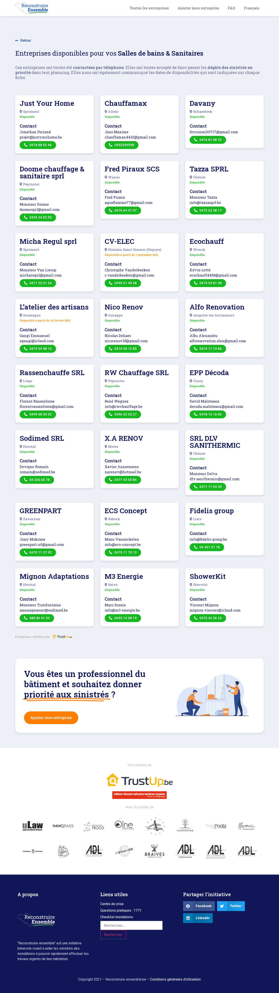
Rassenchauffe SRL (52, 372)
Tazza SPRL (209, 168)
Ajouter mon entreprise (198, 8)
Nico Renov (124, 306)
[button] (23, 41)
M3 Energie (124, 576)
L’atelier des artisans (54, 306)
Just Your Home (47, 103)
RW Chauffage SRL (137, 372)
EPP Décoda (209, 372)
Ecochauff (207, 241)
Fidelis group (212, 510)
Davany (202, 103)
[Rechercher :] (131, 925)
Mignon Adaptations (54, 576)
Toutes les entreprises (149, 8)
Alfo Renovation (217, 306)
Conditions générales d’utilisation (175, 979)
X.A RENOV (124, 438)
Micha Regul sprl (48, 241)
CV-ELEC (119, 241)
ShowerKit (208, 576)
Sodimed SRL (42, 438)
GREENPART (40, 510)
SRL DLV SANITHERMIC (215, 441)
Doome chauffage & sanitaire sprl (52, 172)
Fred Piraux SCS (132, 168)
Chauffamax (126, 103)
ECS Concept (126, 510)
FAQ (231, 8)
